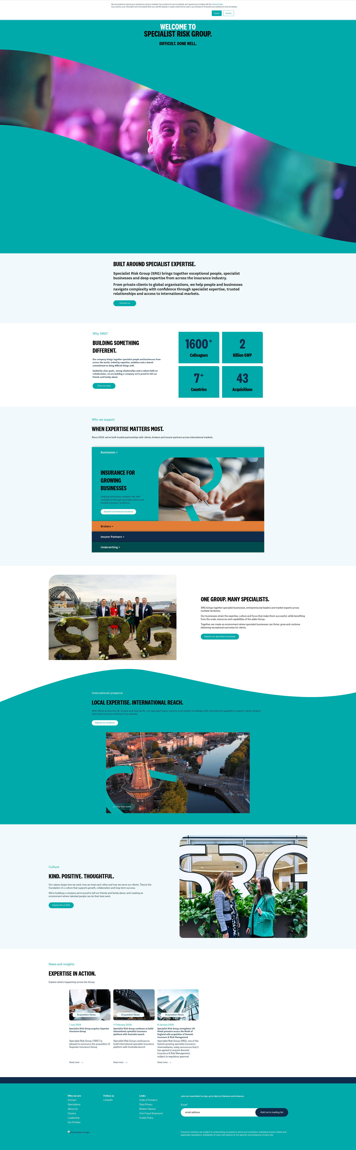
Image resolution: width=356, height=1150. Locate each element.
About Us (73, 1109)
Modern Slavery (147, 1109)
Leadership (74, 1118)
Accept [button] (216, 13)
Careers (72, 1113)
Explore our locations (105, 723)
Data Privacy (145, 1104)
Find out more (217, 4)
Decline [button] (229, 13)
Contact (72, 1100)
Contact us (125, 303)
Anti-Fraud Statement (151, 1113)
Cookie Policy (146, 1118)
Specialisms (74, 1104)
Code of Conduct (148, 1100)
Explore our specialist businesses (219, 637)
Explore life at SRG (61, 905)
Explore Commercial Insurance (118, 512)
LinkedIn (108, 1100)
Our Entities (74, 1122)
